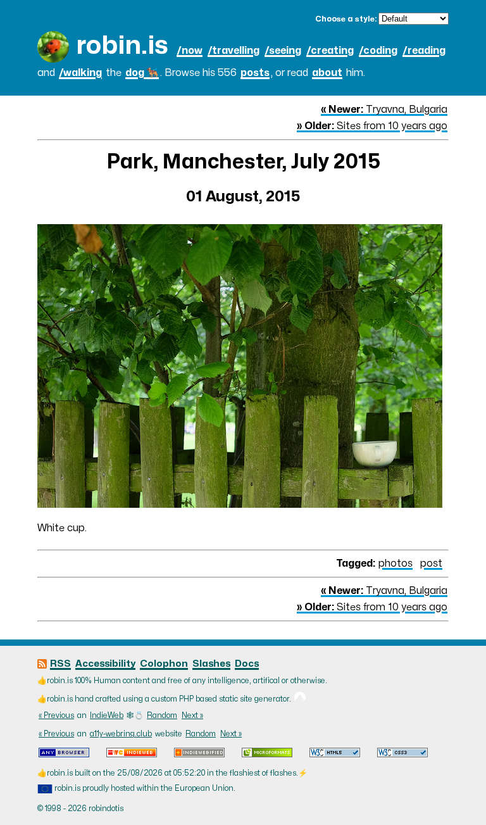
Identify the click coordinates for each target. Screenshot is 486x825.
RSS (60, 664)
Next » (192, 715)
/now (189, 51)
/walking (80, 73)
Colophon (164, 664)
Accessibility (105, 664)
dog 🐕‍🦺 (142, 73)
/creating (330, 51)
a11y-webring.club (121, 734)
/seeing (283, 51)
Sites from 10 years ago (372, 126)
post (431, 563)
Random (162, 715)
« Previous (56, 715)
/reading (424, 51)
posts (255, 73)
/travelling (233, 51)
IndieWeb (106, 715)
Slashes (211, 664)
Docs (247, 664)
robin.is (122, 46)
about (327, 73)
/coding (378, 51)
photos (395, 563)
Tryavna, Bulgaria (384, 109)
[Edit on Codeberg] (300, 699)
